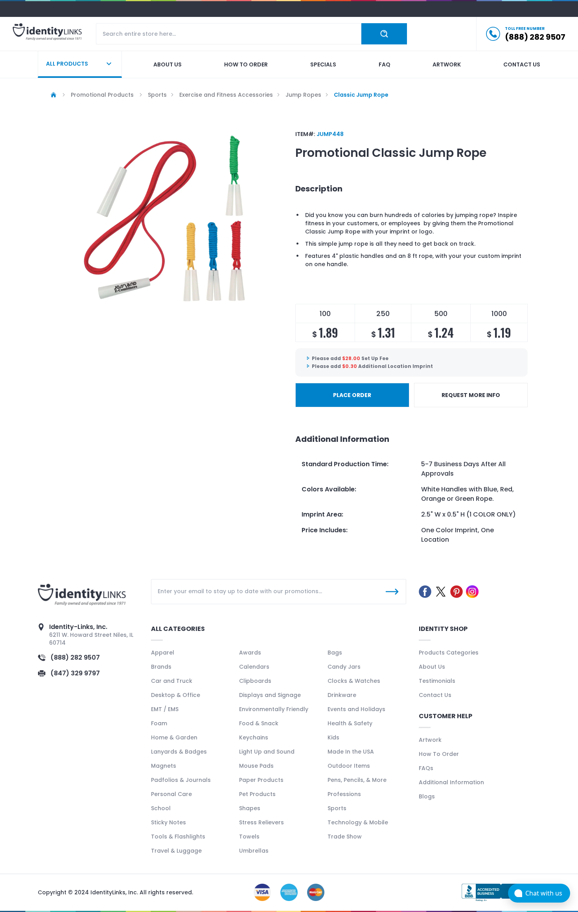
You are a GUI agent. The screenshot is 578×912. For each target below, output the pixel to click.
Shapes (249, 808)
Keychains (253, 737)
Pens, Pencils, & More (357, 780)
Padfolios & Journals (181, 780)
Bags (335, 652)
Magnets (163, 766)
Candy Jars (344, 667)
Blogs (427, 796)
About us (167, 64)
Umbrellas (254, 851)
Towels (249, 836)
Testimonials (437, 681)
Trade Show (345, 836)
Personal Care (171, 794)
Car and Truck (171, 681)
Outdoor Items (349, 766)
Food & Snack (258, 723)
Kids (333, 737)
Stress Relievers (261, 822)
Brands (161, 667)
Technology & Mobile (358, 822)
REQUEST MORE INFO (471, 395)
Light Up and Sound (267, 752)
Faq (384, 64)
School (161, 808)
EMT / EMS (165, 709)
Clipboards (255, 681)
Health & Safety (350, 723)
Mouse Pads (256, 766)
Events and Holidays (356, 709)
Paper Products (261, 780)
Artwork (447, 64)
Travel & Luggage (176, 851)
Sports (337, 808)
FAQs (426, 768)
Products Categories (449, 652)
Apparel (162, 652)
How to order (246, 64)
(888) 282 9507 (75, 657)
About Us (432, 667)
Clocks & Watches (354, 681)
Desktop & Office (175, 695)
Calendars (254, 667)
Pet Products (257, 794)
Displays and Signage (270, 695)
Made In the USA (351, 752)
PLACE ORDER (352, 395)
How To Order (439, 754)
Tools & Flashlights (178, 836)
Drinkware (342, 695)
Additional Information (451, 782)
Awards (250, 652)
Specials (323, 64)
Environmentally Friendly (273, 709)
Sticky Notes (168, 822)
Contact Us (435, 695)
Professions (344, 794)
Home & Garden (174, 737)
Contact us (521, 64)
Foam (159, 723)
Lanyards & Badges (179, 752)
